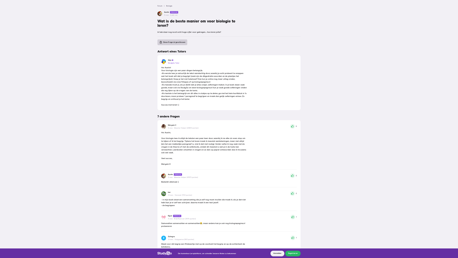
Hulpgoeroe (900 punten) (184, 239)
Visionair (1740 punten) (183, 195)
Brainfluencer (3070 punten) (185, 219)
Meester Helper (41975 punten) (186, 177)
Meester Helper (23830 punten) (186, 128)
